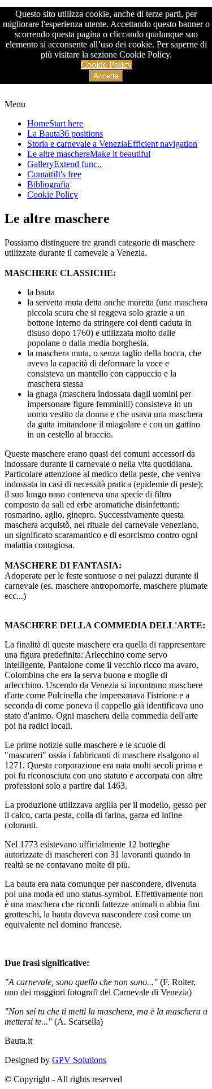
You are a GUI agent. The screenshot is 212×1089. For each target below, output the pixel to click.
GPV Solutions (79, 1060)
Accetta (106, 76)
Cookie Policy (106, 64)
